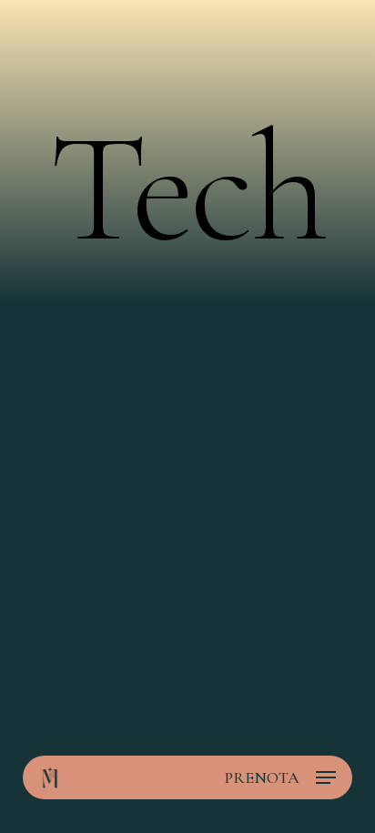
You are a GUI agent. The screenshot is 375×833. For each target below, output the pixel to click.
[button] (326, 777)
